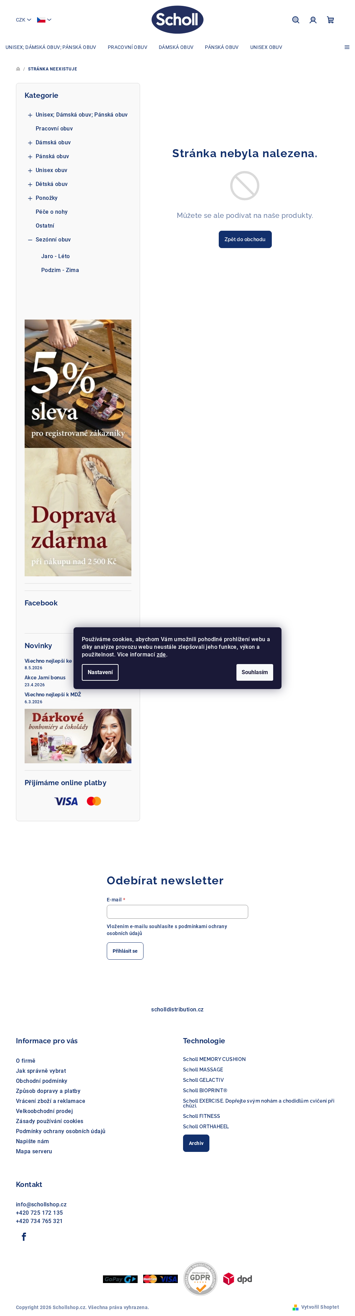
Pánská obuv (52, 156)
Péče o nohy (52, 212)
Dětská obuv (52, 184)
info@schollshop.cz (41, 1204)
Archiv (196, 1143)
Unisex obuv (51, 170)
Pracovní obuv (54, 128)
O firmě (26, 1061)
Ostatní (45, 225)
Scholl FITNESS (201, 1116)
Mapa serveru (34, 1151)
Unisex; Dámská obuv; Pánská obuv (82, 114)
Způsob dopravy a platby (48, 1091)
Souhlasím (255, 672)
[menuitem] (51, 47)
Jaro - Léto (55, 256)
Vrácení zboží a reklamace (50, 1101)
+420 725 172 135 (39, 1212)
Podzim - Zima (60, 270)
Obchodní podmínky (42, 1081)
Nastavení (100, 672)
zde (161, 654)
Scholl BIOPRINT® (205, 1090)
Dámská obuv (53, 142)
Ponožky (47, 198)
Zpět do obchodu (245, 239)
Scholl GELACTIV (203, 1080)
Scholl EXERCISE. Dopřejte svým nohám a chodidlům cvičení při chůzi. (258, 1103)
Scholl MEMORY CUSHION (214, 1059)
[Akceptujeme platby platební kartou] (160, 1278)
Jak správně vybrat (41, 1071)
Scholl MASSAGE (203, 1069)
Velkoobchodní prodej (44, 1111)
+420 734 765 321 (39, 1221)
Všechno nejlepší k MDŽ (53, 694)
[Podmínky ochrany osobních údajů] (200, 1278)
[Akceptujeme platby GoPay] (120, 1278)
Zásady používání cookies (50, 1121)
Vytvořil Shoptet (320, 1307)
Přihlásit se (125, 951)
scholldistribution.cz (177, 1009)
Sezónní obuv (53, 239)
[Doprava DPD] (237, 1278)
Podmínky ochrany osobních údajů (60, 1131)
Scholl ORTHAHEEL (206, 1126)
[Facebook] (24, 1237)
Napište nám (32, 1141)
